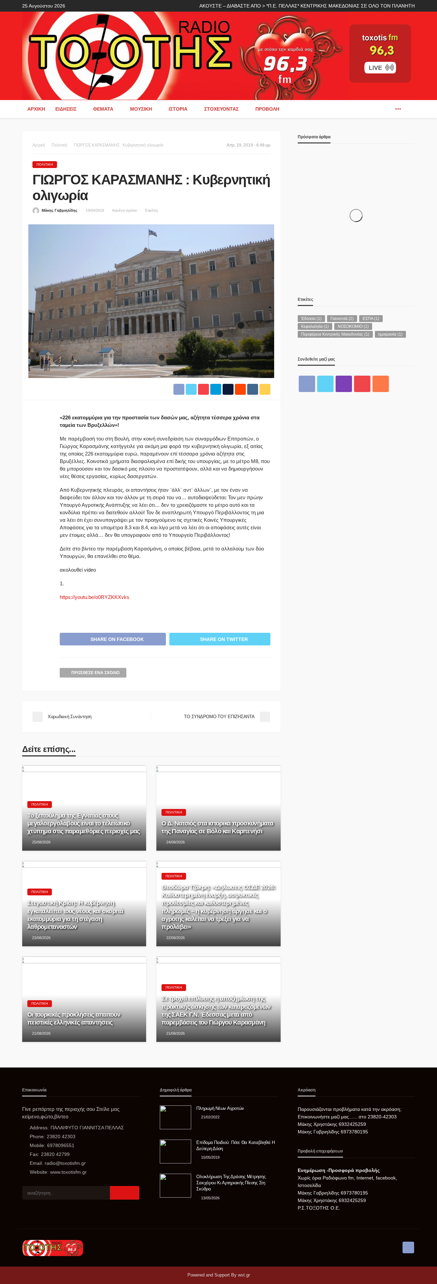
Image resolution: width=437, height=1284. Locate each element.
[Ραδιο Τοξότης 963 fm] (185, 55)
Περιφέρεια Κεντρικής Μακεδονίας (335, 334)
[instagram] (344, 384)
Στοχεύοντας (221, 109)
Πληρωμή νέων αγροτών (220, 1108)
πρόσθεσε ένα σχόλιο (95, 672)
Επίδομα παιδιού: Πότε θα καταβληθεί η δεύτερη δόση (235, 1145)
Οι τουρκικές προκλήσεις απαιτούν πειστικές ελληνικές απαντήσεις (73, 1018)
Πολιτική (45, 164)
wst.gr (244, 1275)
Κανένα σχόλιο (124, 210)
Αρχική (36, 109)
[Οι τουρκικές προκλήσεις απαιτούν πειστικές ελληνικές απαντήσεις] (84, 999)
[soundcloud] (380, 384)
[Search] (409, 109)
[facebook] (388, 109)
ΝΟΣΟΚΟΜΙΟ (353, 326)
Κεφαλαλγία (315, 326)
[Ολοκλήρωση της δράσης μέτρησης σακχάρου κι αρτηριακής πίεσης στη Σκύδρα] (175, 1186)
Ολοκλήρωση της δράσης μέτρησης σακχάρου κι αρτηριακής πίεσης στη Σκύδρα (230, 1182)
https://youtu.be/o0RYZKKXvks (94, 597)
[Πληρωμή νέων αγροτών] (175, 1117)
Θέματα (103, 109)
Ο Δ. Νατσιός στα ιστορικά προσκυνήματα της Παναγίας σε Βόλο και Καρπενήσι (217, 827)
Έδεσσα (311, 318)
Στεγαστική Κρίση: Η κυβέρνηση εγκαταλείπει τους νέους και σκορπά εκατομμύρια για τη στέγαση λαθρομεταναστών (75, 914)
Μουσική (141, 109)
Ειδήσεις (65, 109)
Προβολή (267, 109)
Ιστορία (178, 109)
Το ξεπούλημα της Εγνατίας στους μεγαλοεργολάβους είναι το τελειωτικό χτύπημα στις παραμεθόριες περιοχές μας (83, 823)
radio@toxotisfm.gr (65, 1163)
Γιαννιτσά (342, 318)
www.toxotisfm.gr (68, 1172)
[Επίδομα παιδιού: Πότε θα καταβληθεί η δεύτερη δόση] (175, 1151)
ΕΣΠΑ (371, 318)
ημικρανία (390, 334)
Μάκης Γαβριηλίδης (59, 210)
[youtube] (362, 384)
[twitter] (325, 384)
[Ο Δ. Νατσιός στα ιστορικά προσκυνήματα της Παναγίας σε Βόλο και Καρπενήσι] (218, 808)
